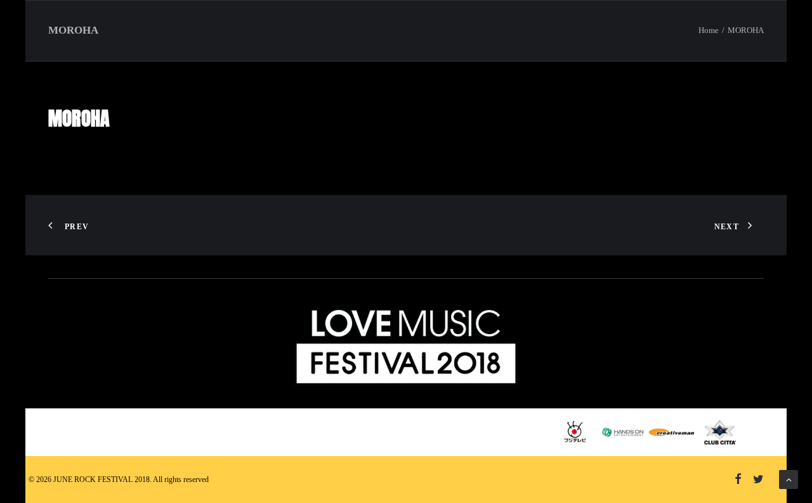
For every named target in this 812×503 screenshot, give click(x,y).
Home (708, 30)
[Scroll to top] (788, 478)
